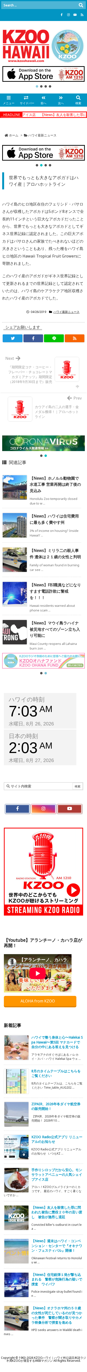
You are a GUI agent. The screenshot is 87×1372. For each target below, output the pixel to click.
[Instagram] (68, 14)
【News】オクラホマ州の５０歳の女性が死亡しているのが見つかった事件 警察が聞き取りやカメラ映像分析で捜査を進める (56, 1315)
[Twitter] (12, 338)
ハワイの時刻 (26, 699)
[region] (43, 77)
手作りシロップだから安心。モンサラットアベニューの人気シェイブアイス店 (56, 1174)
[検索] (81, 5)
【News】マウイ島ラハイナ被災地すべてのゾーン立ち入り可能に (55, 629)
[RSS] (82, 14)
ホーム (13, 135)
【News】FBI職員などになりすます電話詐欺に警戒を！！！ (55, 591)
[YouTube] (75, 14)
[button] (43, 74)
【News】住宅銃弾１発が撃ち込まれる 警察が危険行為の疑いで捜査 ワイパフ (56, 1279)
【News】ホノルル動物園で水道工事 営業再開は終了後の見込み (55, 484)
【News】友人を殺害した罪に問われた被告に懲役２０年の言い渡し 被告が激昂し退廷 (56, 1212)
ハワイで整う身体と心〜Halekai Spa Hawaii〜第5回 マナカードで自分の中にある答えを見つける (57, 1042)
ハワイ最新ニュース (42, 135)
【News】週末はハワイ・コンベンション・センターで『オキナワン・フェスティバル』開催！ (56, 1245)
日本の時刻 (23, 736)
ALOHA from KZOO (38, 1001)
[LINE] (54, 338)
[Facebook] (61, 14)
